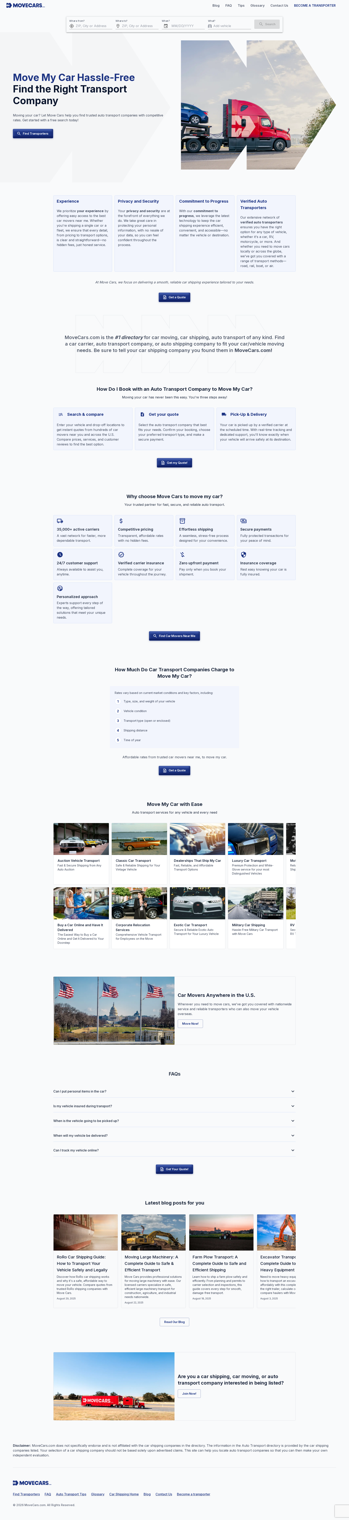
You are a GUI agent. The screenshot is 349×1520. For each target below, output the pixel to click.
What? (211, 20)
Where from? (77, 20)
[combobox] (94, 26)
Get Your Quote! (177, 1169)
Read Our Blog (174, 1322)
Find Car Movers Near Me (177, 636)
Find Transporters (35, 133)
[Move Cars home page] (25, 5)
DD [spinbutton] (181, 26)
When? (166, 20)
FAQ (48, 1494)
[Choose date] (166, 26)
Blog (147, 1494)
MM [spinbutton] (174, 26)
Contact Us (164, 1494)
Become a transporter (193, 1494)
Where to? (122, 20)
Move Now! (190, 1024)
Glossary (97, 1494)
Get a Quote (177, 297)
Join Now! (189, 1393)
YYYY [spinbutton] (189, 26)
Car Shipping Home (124, 1494)
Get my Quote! (177, 463)
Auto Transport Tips (71, 1494)
